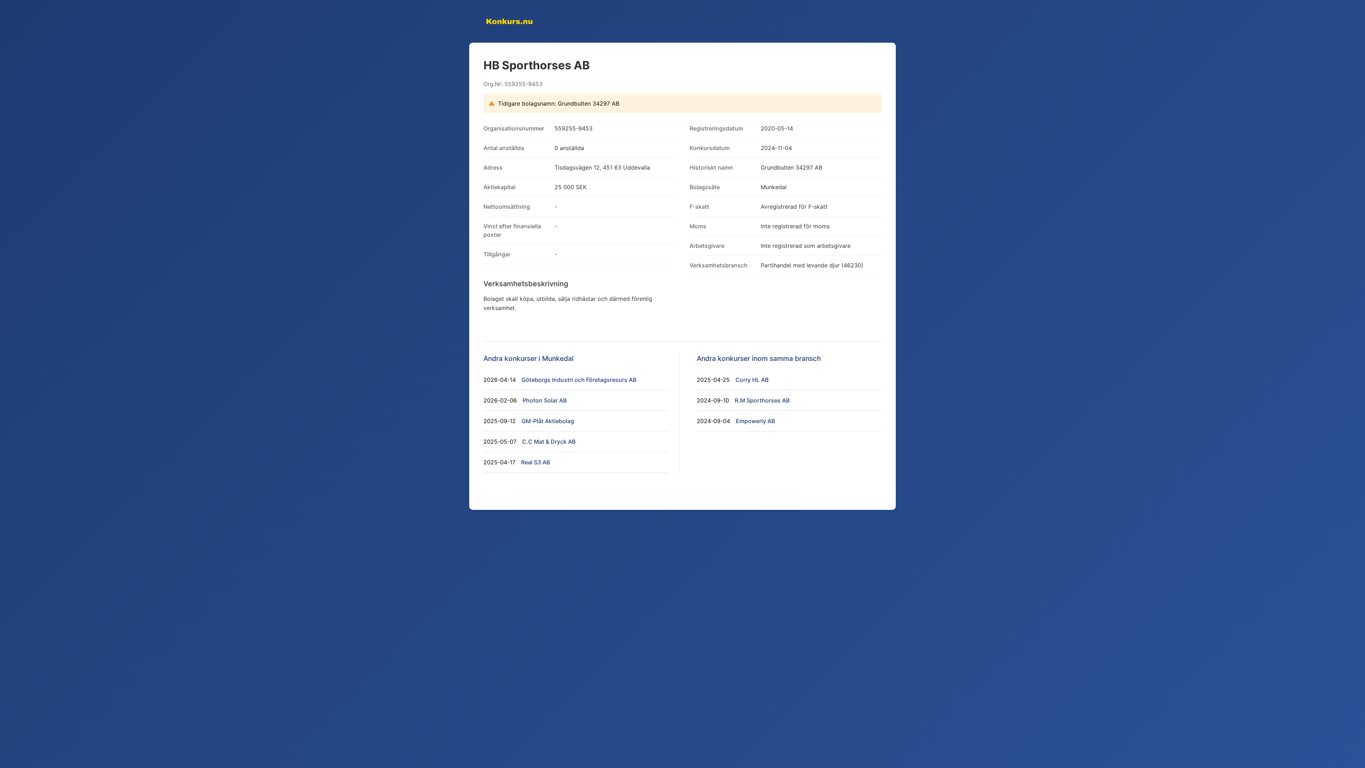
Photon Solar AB (545, 400)
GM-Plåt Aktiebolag (547, 421)
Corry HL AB (752, 379)
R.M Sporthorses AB (762, 400)
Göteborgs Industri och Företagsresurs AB (578, 379)
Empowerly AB (755, 421)
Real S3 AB (535, 462)
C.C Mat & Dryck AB (549, 441)
